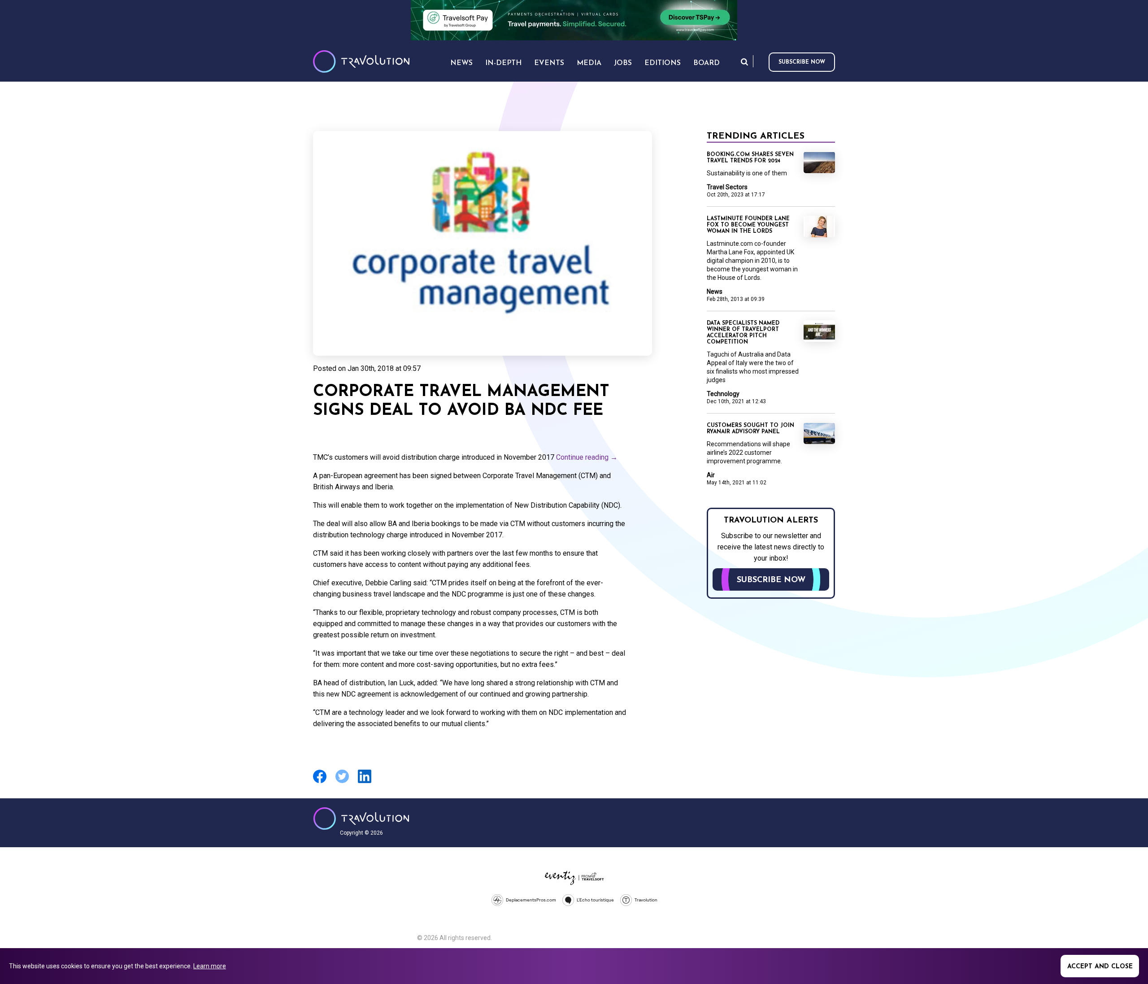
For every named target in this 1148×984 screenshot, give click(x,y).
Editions (662, 63)
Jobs (623, 63)
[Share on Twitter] (342, 781)
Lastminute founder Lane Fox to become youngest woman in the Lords (748, 225)
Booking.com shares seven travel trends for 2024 (750, 158)
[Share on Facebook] (319, 781)
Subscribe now (801, 62)
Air (711, 475)
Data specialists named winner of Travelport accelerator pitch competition (743, 333)
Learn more (209, 966)
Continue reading (586, 457)
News (714, 291)
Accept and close (1100, 966)
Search (744, 61)
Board (706, 63)
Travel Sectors (727, 187)
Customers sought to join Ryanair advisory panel (750, 429)
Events (549, 63)
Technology (723, 393)
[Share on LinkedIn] (364, 781)
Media (589, 63)
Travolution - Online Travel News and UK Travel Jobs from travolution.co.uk (361, 818)
